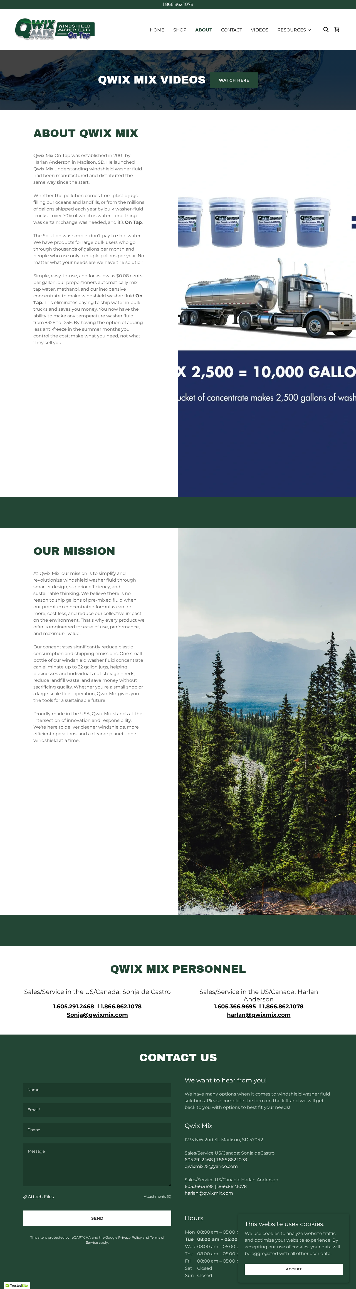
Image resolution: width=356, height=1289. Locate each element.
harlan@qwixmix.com (259, 1014)
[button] (294, 30)
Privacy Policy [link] (130, 1237)
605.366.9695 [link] (199, 1186)
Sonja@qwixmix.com (97, 1014)
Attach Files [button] (41, 1196)
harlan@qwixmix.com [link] (209, 1193)
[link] (54, 29)
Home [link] (157, 30)
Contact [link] (231, 30)
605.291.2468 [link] (199, 1159)
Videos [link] (259, 30)
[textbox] (97, 1090)
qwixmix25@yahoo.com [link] (211, 1166)
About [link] (203, 30)
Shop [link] (179, 30)
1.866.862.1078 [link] (231, 1159)
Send (97, 1218)
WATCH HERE (234, 80)
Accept (294, 1269)
